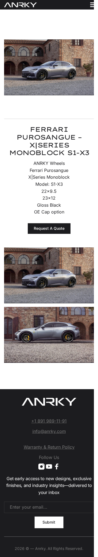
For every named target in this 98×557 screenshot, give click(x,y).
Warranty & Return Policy (49, 447)
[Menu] (93, 5)
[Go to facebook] (56, 466)
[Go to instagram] (41, 466)
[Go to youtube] (49, 466)
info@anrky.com (49, 431)
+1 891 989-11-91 (49, 421)
